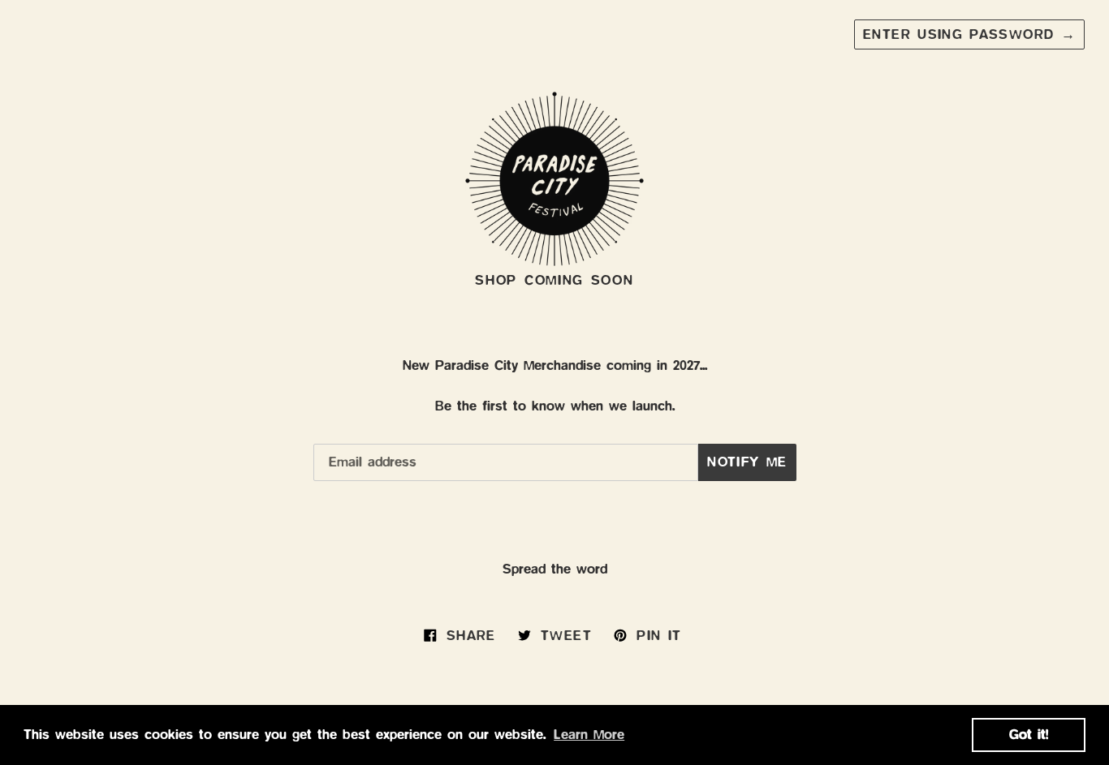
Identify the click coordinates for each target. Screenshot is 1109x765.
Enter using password (969, 34)
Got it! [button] (1028, 734)
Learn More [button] (589, 734)
